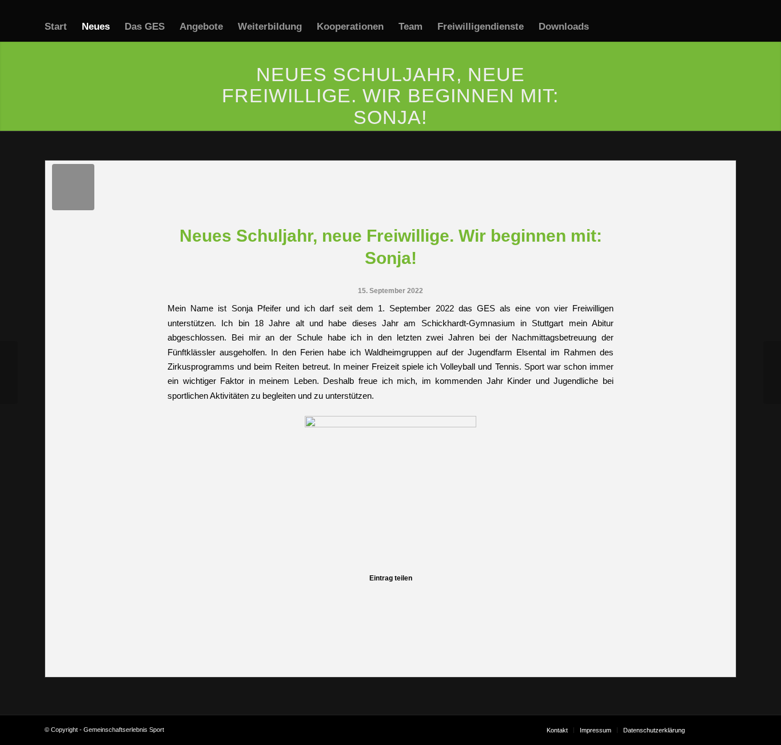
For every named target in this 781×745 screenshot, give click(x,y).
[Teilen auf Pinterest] (341, 598)
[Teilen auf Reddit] (539, 598)
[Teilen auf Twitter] (242, 598)
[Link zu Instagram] (727, 729)
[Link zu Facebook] (710, 729)
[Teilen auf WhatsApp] (291, 598)
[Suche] (607, 27)
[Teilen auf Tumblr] (440, 598)
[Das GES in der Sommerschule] (9, 372)
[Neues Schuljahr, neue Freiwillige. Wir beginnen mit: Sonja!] (73, 187)
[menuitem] (55, 27)
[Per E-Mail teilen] (588, 598)
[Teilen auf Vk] (490, 598)
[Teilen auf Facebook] (192, 598)
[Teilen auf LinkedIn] (391, 598)
